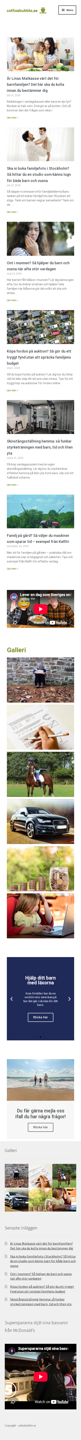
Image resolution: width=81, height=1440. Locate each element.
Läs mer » (12, 117)
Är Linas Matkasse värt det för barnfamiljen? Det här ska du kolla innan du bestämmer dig (35, 84)
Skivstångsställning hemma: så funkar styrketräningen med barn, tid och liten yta (40, 447)
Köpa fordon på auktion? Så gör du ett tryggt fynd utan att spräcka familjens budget (39, 357)
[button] (36, 1037)
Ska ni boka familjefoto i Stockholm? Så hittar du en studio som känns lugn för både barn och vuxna (39, 174)
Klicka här (40, 1127)
